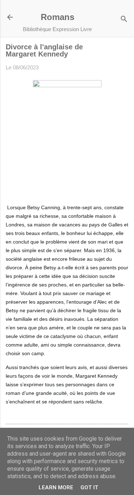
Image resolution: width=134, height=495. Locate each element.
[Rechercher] (124, 19)
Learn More (56, 487)
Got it (89, 487)
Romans (57, 17)
